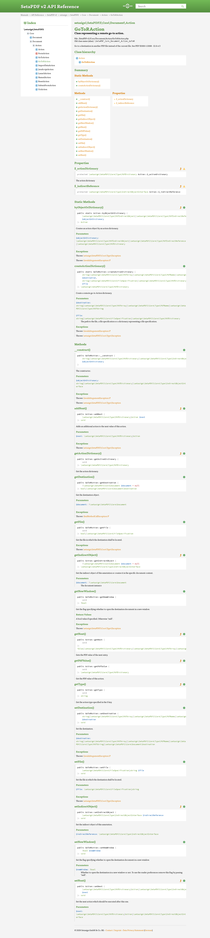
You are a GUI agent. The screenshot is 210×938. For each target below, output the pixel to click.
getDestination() (85, 110)
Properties (118, 93)
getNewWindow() (86, 122)
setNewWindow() (85, 150)
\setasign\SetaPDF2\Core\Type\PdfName (154, 274)
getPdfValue (100, 666)
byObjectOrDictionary (113, 213)
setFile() (81, 142)
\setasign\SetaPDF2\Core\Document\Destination (111, 488)
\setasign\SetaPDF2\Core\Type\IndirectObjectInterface (118, 191)
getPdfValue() (84, 130)
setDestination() (85, 138)
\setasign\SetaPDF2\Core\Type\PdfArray (111, 274)
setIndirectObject (104, 812)
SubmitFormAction (47, 85)
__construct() (84, 98)
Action (38, 45)
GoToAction (43, 57)
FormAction (43, 53)
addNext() (82, 102)
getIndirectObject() (86, 118)
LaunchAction (44, 73)
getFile (104, 527)
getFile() (81, 114)
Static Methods (83, 75)
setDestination (108, 713)
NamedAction (44, 77)
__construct (106, 355)
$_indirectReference (125, 102)
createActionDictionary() (89, 85)
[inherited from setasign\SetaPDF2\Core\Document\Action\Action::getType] (180, 684)
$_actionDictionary (124, 98)
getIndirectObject (104, 560)
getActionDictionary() (88, 106)
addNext (98, 414)
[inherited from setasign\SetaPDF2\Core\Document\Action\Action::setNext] (180, 880)
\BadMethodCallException (95, 516)
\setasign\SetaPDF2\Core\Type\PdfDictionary (113, 174)
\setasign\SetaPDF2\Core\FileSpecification (113, 280)
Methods (79, 93)
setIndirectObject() (86, 146)
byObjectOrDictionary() (88, 81)
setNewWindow (107, 847)
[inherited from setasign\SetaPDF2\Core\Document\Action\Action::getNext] (180, 634)
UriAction (42, 89)
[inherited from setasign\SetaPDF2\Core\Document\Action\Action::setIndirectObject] (180, 806)
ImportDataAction (46, 65)
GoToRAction (44, 61)
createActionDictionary (120, 271)
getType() (82, 134)
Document (37, 37)
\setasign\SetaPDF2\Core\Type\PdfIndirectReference (164, 216)
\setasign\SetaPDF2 (34, 29)
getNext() (82, 126)
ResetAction (43, 81)
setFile (104, 767)
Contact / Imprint (113, 930)
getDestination (108, 482)
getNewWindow (107, 597)
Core (32, 33)
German (148, 930)
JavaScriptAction (45, 69)
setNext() (82, 154)
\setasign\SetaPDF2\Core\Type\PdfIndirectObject (108, 216)
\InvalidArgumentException (95, 260)
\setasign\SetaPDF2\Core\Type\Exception (102, 255)
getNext (98, 639)
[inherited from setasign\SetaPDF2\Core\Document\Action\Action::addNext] (180, 408)
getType (98, 689)
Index (31, 22)
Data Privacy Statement (133, 930)
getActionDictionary (105, 459)
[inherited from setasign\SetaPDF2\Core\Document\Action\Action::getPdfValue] (180, 660)
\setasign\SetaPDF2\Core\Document (101, 485)
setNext (98, 886)
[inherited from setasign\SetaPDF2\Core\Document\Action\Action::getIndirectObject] (180, 555)
